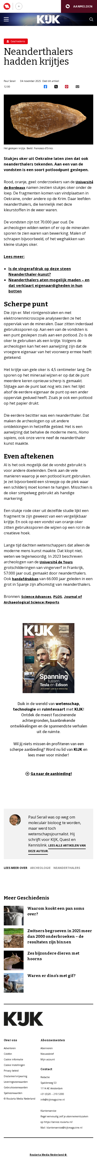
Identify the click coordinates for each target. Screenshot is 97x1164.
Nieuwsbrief (47, 1053)
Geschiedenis (17, 41)
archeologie (40, 868)
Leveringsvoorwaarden (16, 1081)
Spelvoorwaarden (13, 1093)
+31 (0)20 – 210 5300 (52, 1094)
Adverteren (10, 1048)
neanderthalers (66, 868)
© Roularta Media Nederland (19, 1098)
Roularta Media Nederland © (48, 1154)
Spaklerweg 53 (48, 1082)
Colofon (8, 1053)
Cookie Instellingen (14, 1065)
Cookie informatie (13, 1059)
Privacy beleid (11, 1070)
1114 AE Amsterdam (51, 1088)
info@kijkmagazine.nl (52, 1099)
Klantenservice (48, 1110)
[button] (79, 6)
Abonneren (46, 1048)
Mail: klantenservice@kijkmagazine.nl (61, 1127)
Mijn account (47, 1059)
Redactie (45, 1077)
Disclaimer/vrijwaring (15, 1076)
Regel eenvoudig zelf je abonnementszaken (64, 1116)
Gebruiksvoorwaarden (16, 1087)
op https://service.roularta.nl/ (56, 1122)
